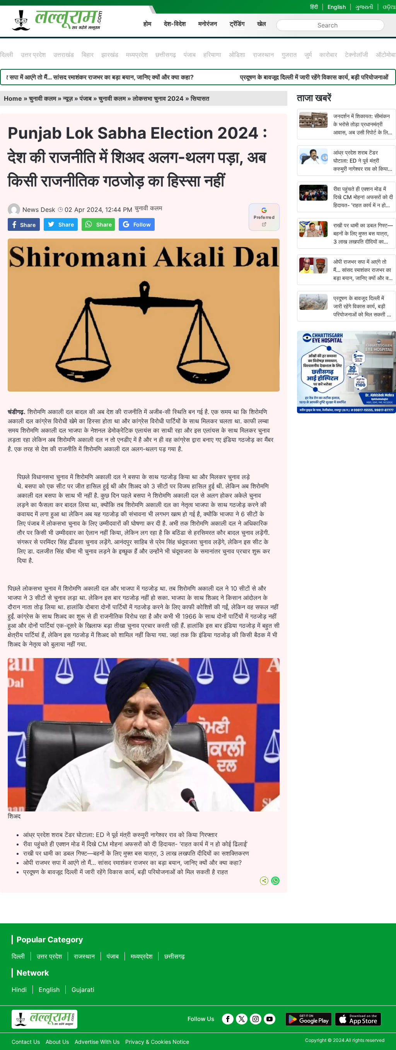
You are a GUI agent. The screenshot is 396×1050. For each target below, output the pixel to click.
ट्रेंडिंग (237, 23)
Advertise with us (97, 1041)
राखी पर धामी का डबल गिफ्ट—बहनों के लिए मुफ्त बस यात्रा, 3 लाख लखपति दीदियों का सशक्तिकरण (136, 853)
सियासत (200, 98)
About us (57, 1041)
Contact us (26, 1041)
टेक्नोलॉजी (356, 54)
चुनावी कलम (42, 98)
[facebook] (228, 1019)
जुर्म (308, 54)
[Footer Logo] (44, 1019)
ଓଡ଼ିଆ (389, 6)
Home (13, 98)
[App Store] (358, 1019)
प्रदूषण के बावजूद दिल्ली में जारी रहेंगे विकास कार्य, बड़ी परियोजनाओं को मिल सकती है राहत (125, 872)
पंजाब (190, 54)
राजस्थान (263, 54)
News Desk (38, 209)
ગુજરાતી (364, 6)
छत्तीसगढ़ (165, 54)
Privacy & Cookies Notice (157, 1041)
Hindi (19, 989)
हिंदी (314, 6)
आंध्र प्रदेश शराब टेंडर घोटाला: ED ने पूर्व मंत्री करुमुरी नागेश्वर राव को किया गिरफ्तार (120, 835)
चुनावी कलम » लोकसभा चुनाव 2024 (141, 98)
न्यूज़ (68, 98)
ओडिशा (237, 54)
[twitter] (242, 1019)
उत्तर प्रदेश (33, 54)
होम (147, 23)
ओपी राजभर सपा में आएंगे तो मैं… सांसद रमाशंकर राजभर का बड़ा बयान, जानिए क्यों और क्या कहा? (132, 862)
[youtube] (269, 1019)
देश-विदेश (175, 23)
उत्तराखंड (63, 54)
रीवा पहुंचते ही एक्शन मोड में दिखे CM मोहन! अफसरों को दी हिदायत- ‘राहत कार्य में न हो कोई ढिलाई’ (135, 844)
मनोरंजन (207, 23)
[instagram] (256, 1019)
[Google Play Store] (308, 1019)
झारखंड (109, 54)
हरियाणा (212, 54)
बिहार (88, 54)
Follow (142, 224)
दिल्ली (6, 54)
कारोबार (328, 54)
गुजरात (289, 54)
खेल (261, 23)
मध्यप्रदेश (137, 54)
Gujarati (83, 989)
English (337, 6)
